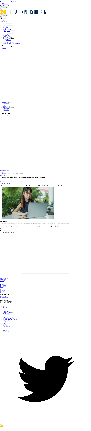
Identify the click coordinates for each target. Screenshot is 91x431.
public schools (2, 290)
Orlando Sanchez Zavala (4, 278)
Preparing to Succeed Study (8, 323)
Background (6, 328)
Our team (5, 25)
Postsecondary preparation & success (9, 317)
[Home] (24, 13)
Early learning (8, 39)
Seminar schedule (8, 34)
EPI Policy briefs (2, 175)
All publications (6, 103)
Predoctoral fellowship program (9, 311)
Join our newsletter (5, 4)
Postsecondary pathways (4, 297)
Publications (4, 102)
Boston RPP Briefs (7, 106)
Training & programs (5, 30)
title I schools (2, 283)
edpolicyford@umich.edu (4, 304)
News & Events (4, 107)
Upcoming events (6, 110)
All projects (6, 38)
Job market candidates (7, 36)
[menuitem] (46, 3)
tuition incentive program (4, 282)
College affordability (3, 296)
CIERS (5, 33)
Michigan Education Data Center (5, 5)
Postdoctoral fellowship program (9, 32)
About (3, 306)
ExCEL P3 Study (6, 320)
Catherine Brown (3, 279)
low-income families (3, 286)
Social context (2, 298)
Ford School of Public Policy (12, 1)
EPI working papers (7, 326)
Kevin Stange (7, 181)
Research (3, 37)
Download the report (45, 275)
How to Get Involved (7, 29)
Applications (6, 330)
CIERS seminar (6, 313)
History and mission (7, 24)
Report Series (4, 172)
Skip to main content (3, 0)
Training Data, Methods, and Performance (10, 329)
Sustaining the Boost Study (8, 322)
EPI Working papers (7, 104)
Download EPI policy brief (6, 183)
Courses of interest (7, 35)
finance (1, 287)
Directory (3, 3)
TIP (1, 289)
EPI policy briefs (6, 325)
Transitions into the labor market (11, 41)
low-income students (3, 285)
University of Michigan (3, 1)
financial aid (2, 284)
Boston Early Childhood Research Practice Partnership (12, 43)
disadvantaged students (3, 288)
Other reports (6, 105)
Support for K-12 (8, 40)
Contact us (5, 28)
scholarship (2, 291)
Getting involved (6, 331)
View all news (6, 109)
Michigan (1, 292)
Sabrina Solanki (2, 181)
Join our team (6, 27)
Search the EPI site (3, 8)
